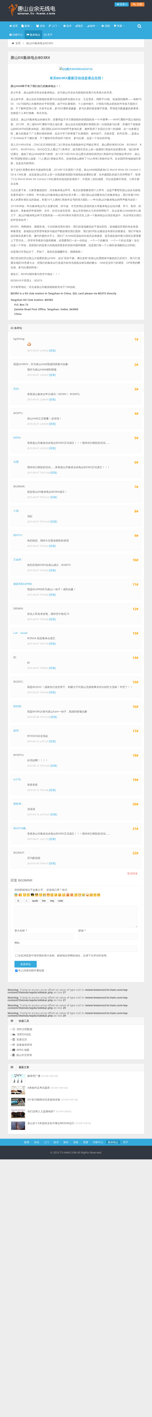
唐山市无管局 (24, 1055)
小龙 (16, 510)
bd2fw (16, 437)
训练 (107, 25)
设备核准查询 (24, 1044)
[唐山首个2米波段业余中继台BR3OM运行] (18, 1125)
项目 (80, 25)
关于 (49, 34)
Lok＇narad (20, 632)
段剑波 (17, 706)
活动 (42, 25)
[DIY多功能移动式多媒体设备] (18, 1102)
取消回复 (132, 873)
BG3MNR (25, 880)
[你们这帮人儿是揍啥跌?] (18, 1114)
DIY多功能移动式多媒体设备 (43, 1099)
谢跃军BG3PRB (22, 583)
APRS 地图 (22, 1049)
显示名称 (20, 930)
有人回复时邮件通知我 (31, 970)
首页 (15, 25)
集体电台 (34, 34)
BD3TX (17, 535)
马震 (16, 461)
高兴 (16, 388)
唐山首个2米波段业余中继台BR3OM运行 (51, 1123)
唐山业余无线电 (32, 10)
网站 (17, 942)
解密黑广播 (33, 1075)
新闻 (27, 25)
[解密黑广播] (18, 1078)
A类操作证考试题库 (38, 1087)
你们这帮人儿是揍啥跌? (41, 1111)
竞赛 (119, 25)
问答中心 (17, 34)
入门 (54, 25)
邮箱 (82, 930)
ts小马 (17, 779)
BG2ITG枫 (19, 828)
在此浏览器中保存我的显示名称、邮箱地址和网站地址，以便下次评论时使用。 (63, 955)
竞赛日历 (21, 1039)
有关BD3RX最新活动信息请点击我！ (77, 78)
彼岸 (16, 730)
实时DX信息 (23, 1034)
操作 (92, 25)
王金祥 (17, 559)
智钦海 (17, 803)
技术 (69, 25)
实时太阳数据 (24, 1029)
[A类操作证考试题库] (18, 1090)
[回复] (52, 350)
